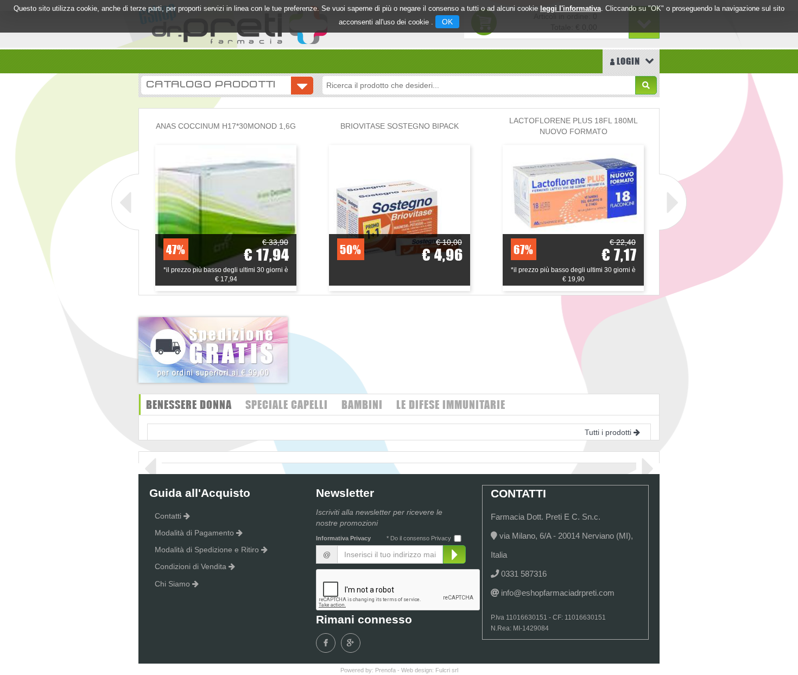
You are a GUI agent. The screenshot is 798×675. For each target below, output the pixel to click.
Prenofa (385, 670)
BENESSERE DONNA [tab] (189, 404)
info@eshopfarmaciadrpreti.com (558, 592)
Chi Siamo (172, 583)
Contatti (168, 516)
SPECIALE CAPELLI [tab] (286, 404)
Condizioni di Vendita (190, 566)
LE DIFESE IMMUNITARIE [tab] (450, 404)
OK (447, 21)
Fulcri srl (446, 670)
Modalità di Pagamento (194, 532)
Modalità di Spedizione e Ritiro (207, 549)
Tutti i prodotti (608, 432)
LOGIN (627, 61)
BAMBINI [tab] (362, 404)
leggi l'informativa (570, 8)
